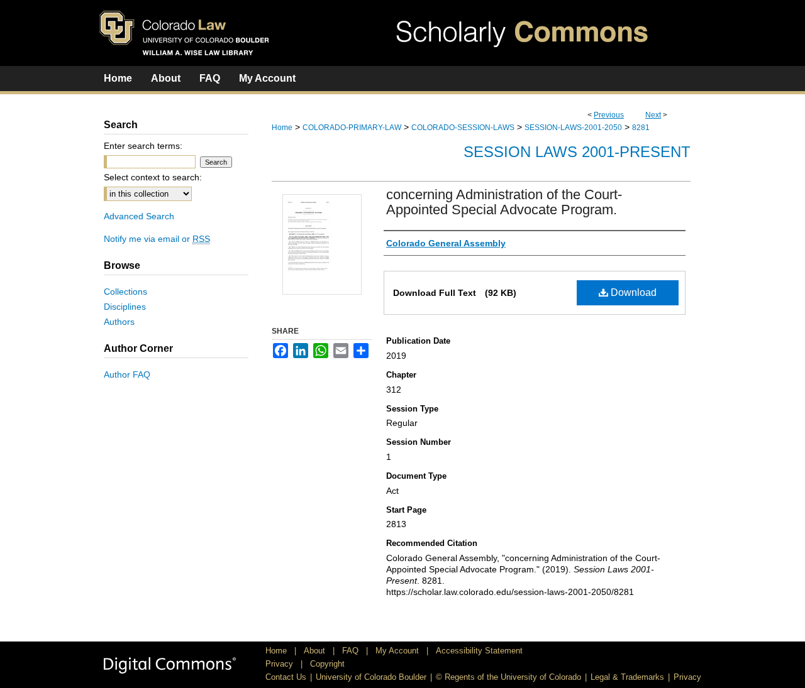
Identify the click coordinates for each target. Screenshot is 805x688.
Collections (125, 292)
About (316, 650)
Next (653, 115)
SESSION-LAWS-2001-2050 (573, 127)
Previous (609, 115)
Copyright (327, 664)
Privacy (280, 664)
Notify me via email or (157, 239)
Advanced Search (139, 216)
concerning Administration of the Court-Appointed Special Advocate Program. (504, 202)
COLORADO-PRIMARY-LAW (352, 127)
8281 (641, 127)
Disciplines (125, 307)
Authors (119, 322)
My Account (398, 650)
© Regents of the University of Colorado (508, 677)
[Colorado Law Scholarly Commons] (402, 33)
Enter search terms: (143, 146)
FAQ (351, 650)
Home (282, 127)
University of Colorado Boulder (371, 677)
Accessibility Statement (479, 650)
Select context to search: (153, 177)
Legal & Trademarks (627, 677)
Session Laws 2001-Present (577, 151)
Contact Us (285, 677)
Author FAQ (127, 374)
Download (632, 292)
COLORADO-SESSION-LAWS (462, 127)
